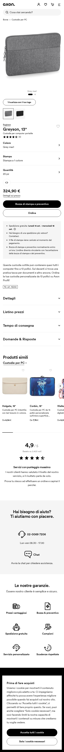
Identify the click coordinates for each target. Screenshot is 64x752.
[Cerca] (6, 12)
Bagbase (7, 125)
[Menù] (59, 4)
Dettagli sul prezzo (11, 195)
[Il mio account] (39, 4)
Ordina (32, 213)
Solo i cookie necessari (32, 741)
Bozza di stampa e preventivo (32, 204)
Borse (5, 19)
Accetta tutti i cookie (32, 732)
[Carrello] (52, 4)
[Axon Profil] (9, 4)
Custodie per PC (19, 19)
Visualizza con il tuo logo (19, 102)
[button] (8, 113)
